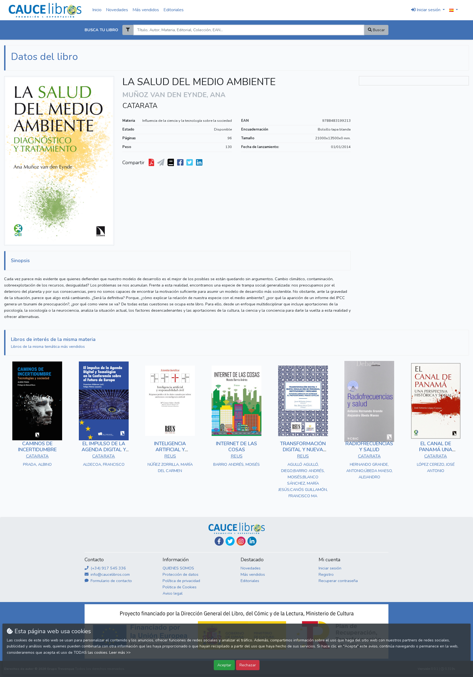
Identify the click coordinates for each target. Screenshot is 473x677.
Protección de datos (180, 574)
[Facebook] (219, 541)
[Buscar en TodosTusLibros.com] (171, 162)
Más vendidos (145, 10)
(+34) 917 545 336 (108, 568)
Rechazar (248, 665)
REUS (170, 456)
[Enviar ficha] (161, 162)
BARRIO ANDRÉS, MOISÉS (236, 464)
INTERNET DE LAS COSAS (236, 446)
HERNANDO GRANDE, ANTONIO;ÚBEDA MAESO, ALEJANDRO (369, 471)
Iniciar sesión (330, 568)
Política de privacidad (181, 580)
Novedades (117, 10)
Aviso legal (173, 593)
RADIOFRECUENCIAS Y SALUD (369, 446)
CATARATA (139, 106)
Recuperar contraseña (338, 580)
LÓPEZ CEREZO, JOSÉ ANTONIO (436, 467)
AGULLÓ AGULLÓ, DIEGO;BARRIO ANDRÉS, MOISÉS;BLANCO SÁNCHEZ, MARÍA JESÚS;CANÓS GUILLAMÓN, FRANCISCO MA (303, 480)
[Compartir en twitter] (190, 162)
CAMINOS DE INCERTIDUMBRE (37, 446)
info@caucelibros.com (110, 574)
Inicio (97, 10)
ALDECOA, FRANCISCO (104, 464)
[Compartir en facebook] (180, 162)
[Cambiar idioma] (453, 10)
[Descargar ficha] (152, 162)
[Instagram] (241, 541)
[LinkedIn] (251, 541)
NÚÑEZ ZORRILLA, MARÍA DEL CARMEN (170, 467)
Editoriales (173, 10)
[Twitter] (230, 541)
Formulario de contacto (111, 580)
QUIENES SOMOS (178, 568)
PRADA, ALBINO (37, 464)
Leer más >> (120, 652)
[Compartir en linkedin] (199, 162)
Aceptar (224, 665)
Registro (326, 574)
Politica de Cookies (180, 587)
